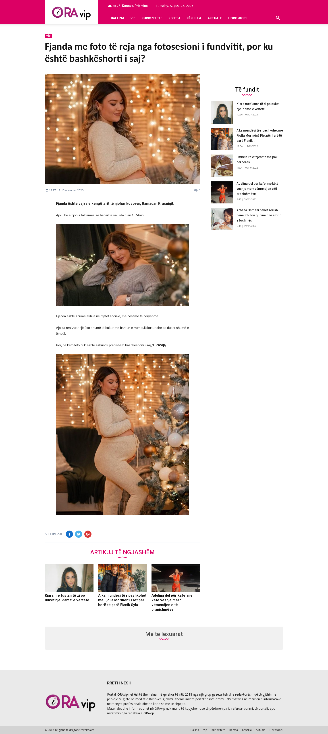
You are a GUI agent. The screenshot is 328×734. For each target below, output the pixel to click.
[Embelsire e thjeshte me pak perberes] (222, 166)
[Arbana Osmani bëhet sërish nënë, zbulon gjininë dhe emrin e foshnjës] (222, 219)
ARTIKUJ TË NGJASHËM (122, 552)
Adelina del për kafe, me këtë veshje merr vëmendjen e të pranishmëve (257, 189)
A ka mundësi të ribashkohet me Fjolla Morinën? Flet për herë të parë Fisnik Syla (122, 600)
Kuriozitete (152, 18)
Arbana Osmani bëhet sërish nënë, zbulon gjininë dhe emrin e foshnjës (259, 215)
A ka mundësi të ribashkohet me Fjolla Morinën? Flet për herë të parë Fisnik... (260, 135)
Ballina (117, 18)
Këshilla (194, 18)
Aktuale (215, 18)
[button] (277, 18)
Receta (174, 18)
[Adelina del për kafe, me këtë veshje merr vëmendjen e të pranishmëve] (176, 578)
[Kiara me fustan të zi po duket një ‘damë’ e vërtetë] (69, 578)
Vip (133, 18)
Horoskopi (237, 18)
